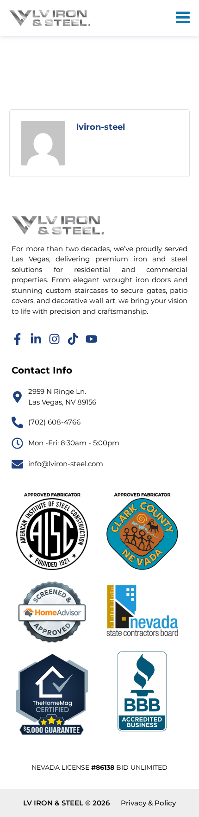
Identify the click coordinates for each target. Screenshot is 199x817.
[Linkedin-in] (36, 339)
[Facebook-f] (17, 339)
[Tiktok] (73, 339)
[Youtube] (91, 339)
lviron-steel (100, 127)
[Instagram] (54, 339)
